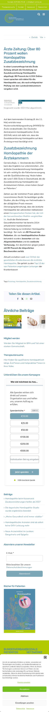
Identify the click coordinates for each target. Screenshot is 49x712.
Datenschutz (20, 709)
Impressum (30, 709)
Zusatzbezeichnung (34, 281)
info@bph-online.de (34, 2)
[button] (45, 657)
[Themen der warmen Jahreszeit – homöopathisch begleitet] (12, 316)
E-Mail (10, 553)
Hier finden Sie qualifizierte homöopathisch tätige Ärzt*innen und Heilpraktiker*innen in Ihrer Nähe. (24, 363)
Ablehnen (24, 696)
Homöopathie (21, 281)
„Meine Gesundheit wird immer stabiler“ (24, 516)
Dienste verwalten (23, 682)
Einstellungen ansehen (24, 703)
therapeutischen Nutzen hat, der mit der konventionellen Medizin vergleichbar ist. (23, 216)
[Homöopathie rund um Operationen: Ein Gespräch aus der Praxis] (36, 316)
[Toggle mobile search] (39, 14)
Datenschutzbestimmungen (19, 567)
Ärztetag (11, 281)
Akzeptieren (24, 689)
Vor (41, 37)
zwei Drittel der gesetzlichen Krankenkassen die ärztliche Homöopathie (23, 260)
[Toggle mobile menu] (44, 14)
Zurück (34, 37)
